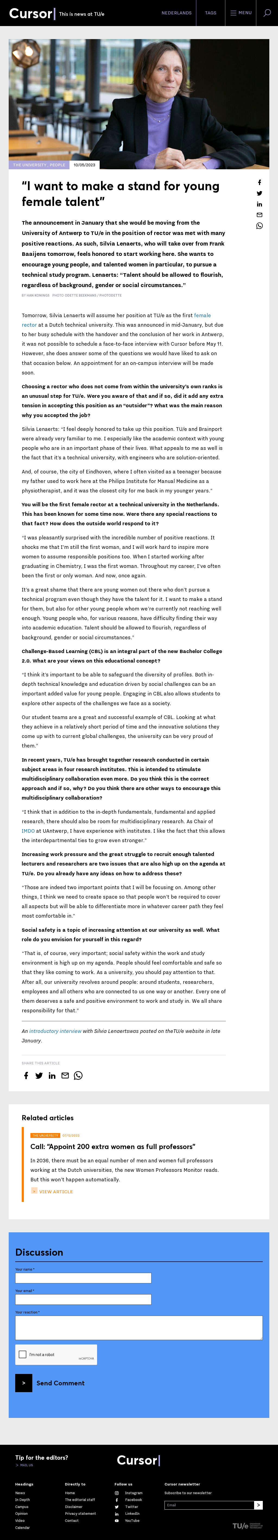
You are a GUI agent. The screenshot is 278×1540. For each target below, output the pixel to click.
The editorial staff (80, 1500)
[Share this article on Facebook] (259, 182)
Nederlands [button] (177, 13)
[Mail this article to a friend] (259, 215)
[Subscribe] (258, 1505)
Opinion (21, 1514)
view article (55, 1192)
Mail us (26, 1465)
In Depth (22, 1500)
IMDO (28, 831)
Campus (22, 1507)
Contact (72, 1521)
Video (20, 1521)
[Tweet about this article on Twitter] (259, 193)
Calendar (22, 1528)
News (20, 1493)
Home (70, 1493)
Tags (210, 13)
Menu (244, 12)
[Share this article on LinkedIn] (259, 204)
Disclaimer (74, 1507)
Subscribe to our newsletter (188, 1493)
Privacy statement (80, 1514)
